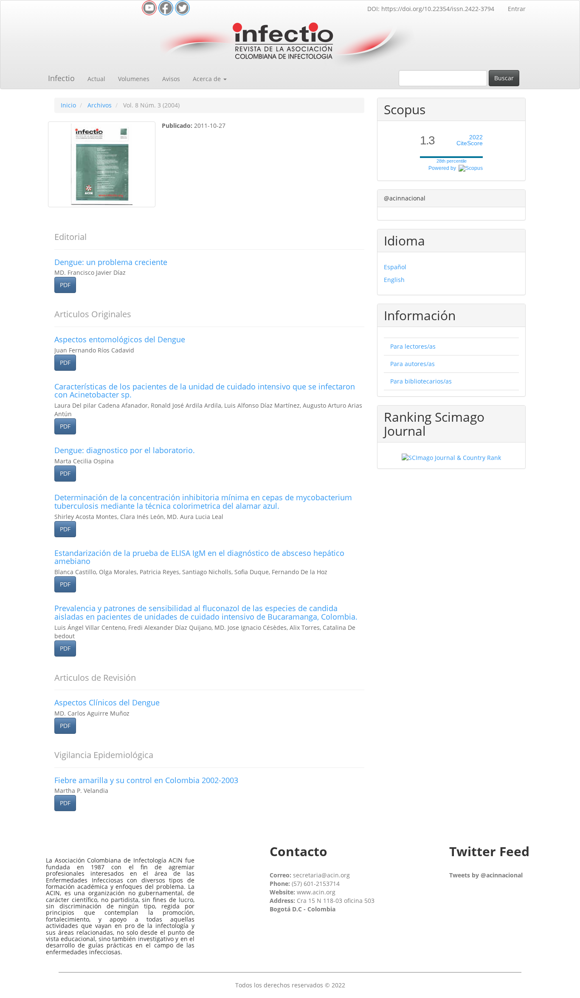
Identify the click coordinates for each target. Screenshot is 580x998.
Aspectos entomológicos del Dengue (119, 339)
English (394, 280)
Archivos (99, 105)
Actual (96, 79)
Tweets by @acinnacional (486, 875)
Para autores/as (412, 364)
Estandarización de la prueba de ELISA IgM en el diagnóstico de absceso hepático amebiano (199, 557)
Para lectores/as (413, 346)
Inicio (68, 105)
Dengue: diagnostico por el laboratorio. (124, 450)
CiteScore (469, 140)
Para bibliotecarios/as (421, 381)
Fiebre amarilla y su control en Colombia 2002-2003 (146, 780)
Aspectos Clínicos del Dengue (107, 702)
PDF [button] (65, 285)
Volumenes (133, 79)
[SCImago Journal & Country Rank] (451, 457)
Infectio (61, 78)
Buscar (504, 78)
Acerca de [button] (207, 79)
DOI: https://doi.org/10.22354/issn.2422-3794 (430, 9)
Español (395, 267)
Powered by (443, 168)
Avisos (171, 79)
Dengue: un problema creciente (110, 262)
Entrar (517, 9)
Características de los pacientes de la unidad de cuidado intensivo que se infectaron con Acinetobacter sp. (204, 390)
